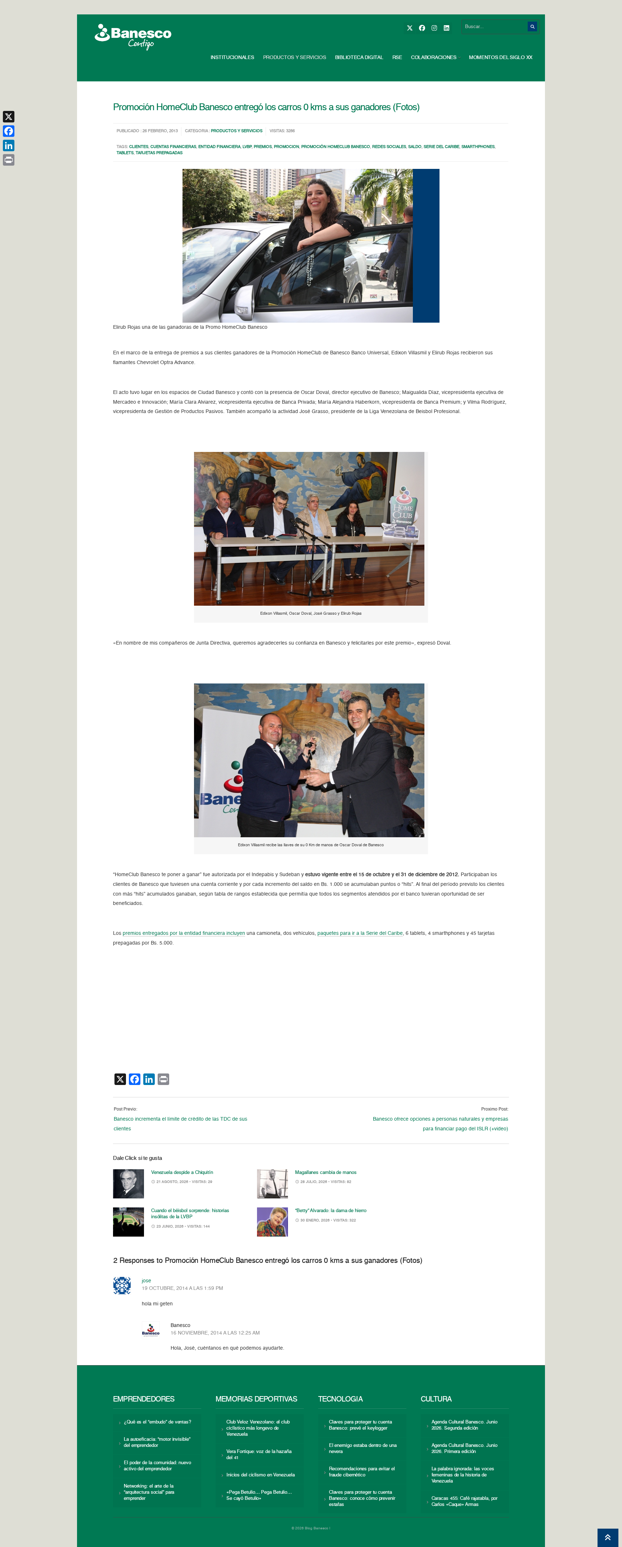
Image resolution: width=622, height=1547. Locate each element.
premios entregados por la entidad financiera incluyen (184, 933)
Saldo (415, 147)
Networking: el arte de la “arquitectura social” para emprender (149, 1492)
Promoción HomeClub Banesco (335, 147)
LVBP (247, 147)
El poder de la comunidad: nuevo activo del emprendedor (157, 1466)
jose (146, 1280)
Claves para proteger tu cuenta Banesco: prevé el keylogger (360, 1425)
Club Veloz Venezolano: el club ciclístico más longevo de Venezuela (258, 1428)
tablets (125, 153)
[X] (409, 28)
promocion (286, 147)
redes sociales (389, 147)
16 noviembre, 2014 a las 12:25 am (215, 1333)
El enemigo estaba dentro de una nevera (363, 1448)
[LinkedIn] (446, 28)
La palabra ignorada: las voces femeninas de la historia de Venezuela (463, 1475)
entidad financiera (219, 147)
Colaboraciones (433, 57)
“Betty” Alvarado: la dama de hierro (330, 1211)
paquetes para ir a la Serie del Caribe (360, 933)
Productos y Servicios (294, 57)
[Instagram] (434, 28)
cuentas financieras (173, 147)
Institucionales (232, 57)
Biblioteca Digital (359, 57)
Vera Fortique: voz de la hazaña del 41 (259, 1454)
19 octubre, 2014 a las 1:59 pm (182, 1288)
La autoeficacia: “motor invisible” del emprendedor (157, 1442)
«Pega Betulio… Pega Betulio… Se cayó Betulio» (259, 1495)
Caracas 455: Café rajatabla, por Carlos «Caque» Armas (465, 1501)
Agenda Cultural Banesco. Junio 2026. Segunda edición (464, 1425)
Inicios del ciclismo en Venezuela (260, 1475)
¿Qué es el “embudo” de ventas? (157, 1422)
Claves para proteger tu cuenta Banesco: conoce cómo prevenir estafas (362, 1498)
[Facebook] (422, 28)
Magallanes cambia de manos (325, 1172)
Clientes (138, 147)
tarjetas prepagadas (159, 153)
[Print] (8, 160)
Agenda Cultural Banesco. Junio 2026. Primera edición (464, 1448)
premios (263, 147)
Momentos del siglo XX (500, 57)
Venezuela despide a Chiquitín (182, 1172)
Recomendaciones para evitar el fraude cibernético (362, 1472)
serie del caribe (441, 147)
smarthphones (478, 147)
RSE (397, 57)
